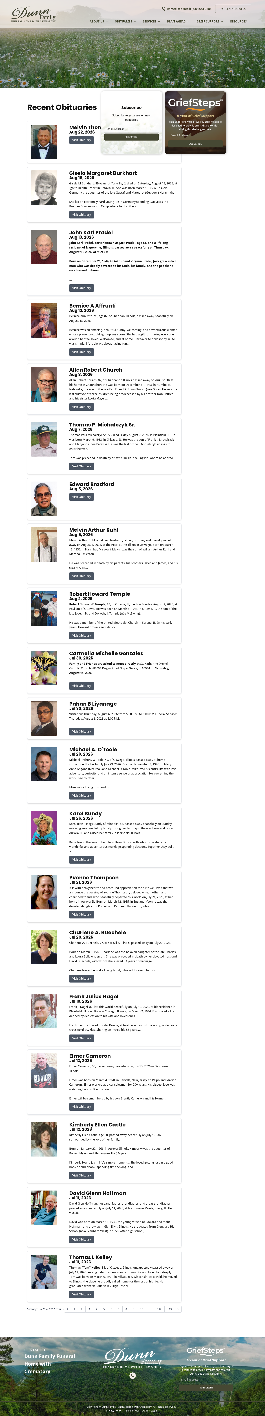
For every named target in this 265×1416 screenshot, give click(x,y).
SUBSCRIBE (131, 137)
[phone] (132, 1376)
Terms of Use (132, 1410)
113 (169, 1309)
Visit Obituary (81, 140)
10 (141, 1309)
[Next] (178, 1309)
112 (159, 1309)
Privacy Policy (114, 1410)
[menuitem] (98, 21)
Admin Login (149, 1410)
